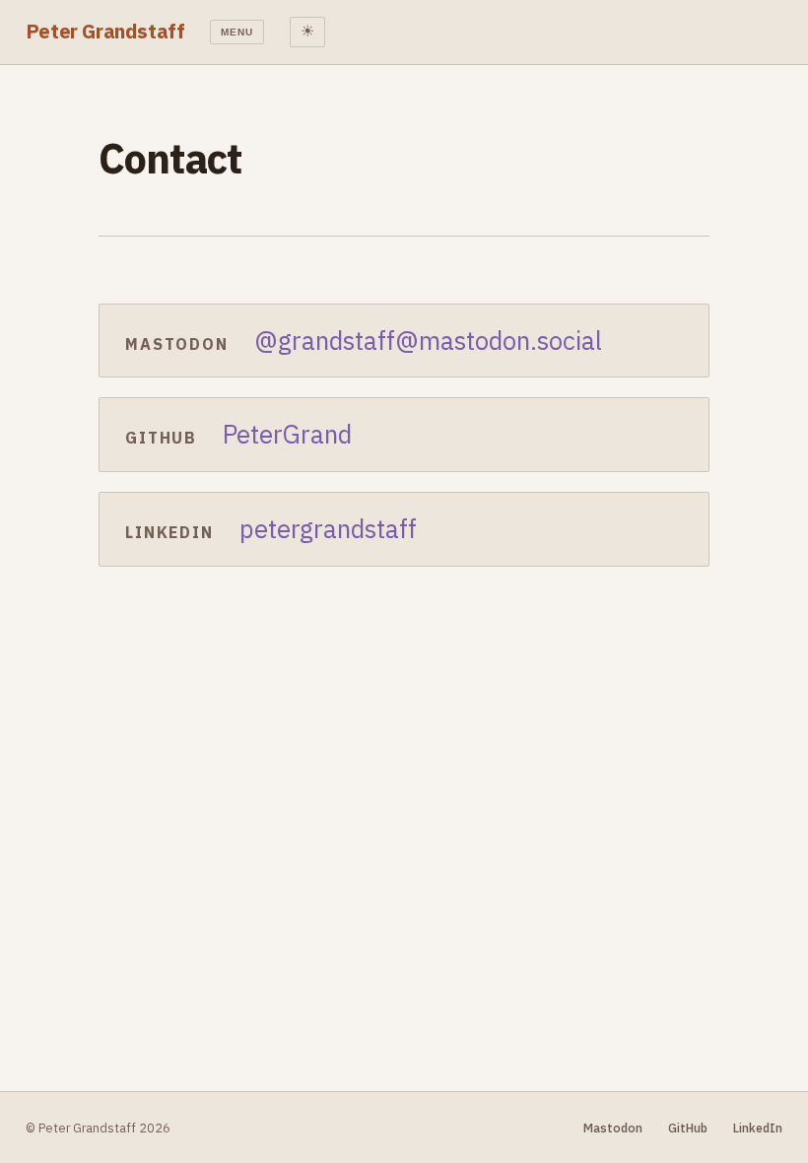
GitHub (687, 1127)
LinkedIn (757, 1127)
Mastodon (612, 1127)
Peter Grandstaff (105, 31)
